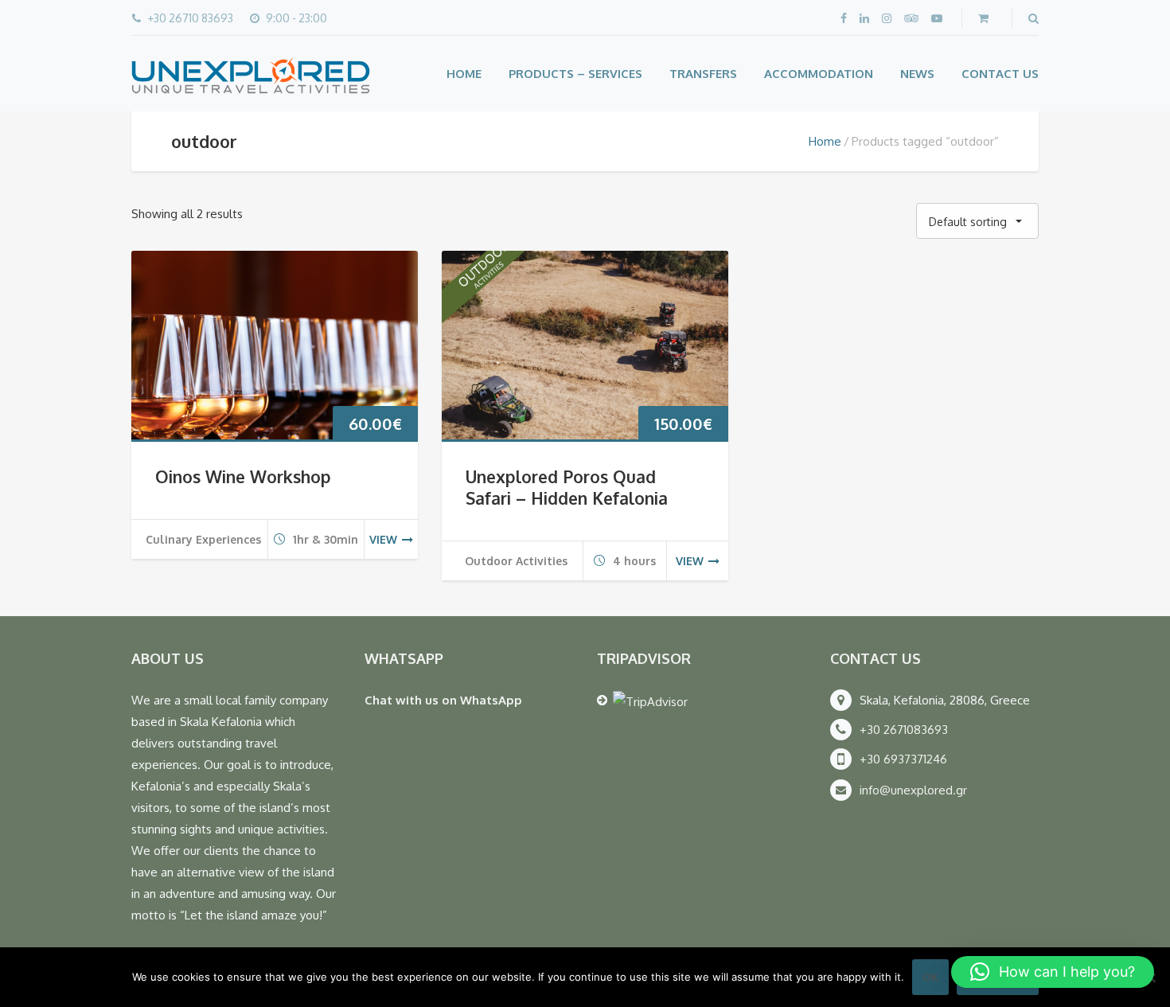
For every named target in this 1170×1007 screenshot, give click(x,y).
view (383, 539)
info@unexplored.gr (913, 790)
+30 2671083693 (904, 729)
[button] (1052, 972)
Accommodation (818, 73)
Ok (930, 976)
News (917, 73)
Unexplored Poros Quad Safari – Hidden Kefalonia (567, 487)
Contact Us (1000, 73)
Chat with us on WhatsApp (443, 700)
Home (464, 73)
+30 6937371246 (903, 759)
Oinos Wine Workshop (243, 476)
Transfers (703, 73)
